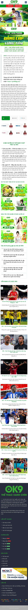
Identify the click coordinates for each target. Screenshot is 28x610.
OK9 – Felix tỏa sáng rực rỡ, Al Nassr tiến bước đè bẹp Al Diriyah (14, 327)
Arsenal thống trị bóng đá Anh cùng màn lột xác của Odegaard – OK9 (14, 302)
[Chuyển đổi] (2, 249)
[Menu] (2, 2)
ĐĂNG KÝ (10, 5)
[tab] (6, 118)
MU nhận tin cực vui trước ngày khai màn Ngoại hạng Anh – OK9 (14, 376)
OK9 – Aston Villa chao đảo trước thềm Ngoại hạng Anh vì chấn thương (14, 475)
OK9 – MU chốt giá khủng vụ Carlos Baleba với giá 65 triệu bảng (14, 401)
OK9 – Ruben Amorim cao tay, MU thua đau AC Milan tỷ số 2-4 (14, 450)
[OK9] (14, 2)
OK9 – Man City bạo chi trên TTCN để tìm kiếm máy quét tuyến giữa (14, 351)
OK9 (2, 499)
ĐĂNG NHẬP (18, 5)
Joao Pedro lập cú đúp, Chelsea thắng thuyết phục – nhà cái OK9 (14, 426)
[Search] (26, 2)
